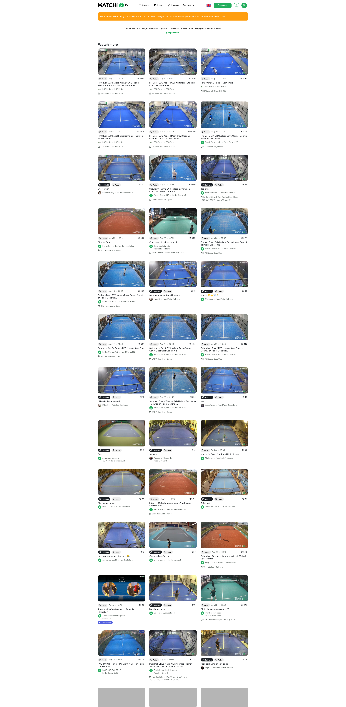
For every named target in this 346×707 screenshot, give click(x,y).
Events (160, 5)
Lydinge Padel (169, 613)
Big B (207, 667)
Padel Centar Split (110, 673)
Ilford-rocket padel (162, 246)
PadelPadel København (227, 405)
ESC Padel (106, 89)
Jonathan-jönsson (110, 458)
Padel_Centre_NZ (212, 142)
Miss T (105, 507)
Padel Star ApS (229, 507)
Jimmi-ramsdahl (109, 560)
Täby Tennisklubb (174, 560)
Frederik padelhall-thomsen (165, 670)
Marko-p (209, 458)
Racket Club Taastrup (120, 507)
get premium (172, 32)
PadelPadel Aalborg (171, 299)
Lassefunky (210, 405)
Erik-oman (158, 560)
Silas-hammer (211, 192)
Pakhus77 (106, 618)
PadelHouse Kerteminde (223, 667)
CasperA (209, 299)
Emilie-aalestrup (212, 507)
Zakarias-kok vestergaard (113, 615)
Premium (175, 5)
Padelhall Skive (126, 560)
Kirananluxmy (108, 192)
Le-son (157, 613)
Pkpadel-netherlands (163, 458)
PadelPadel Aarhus (125, 192)
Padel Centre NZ (231, 142)
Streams (145, 5)
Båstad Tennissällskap (124, 246)
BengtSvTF (107, 246)
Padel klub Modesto (224, 458)
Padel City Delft (160, 461)
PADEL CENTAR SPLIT (111, 670)
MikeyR (157, 299)
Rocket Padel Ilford (162, 249)
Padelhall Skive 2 (228, 192)
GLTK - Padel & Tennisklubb (114, 461)
